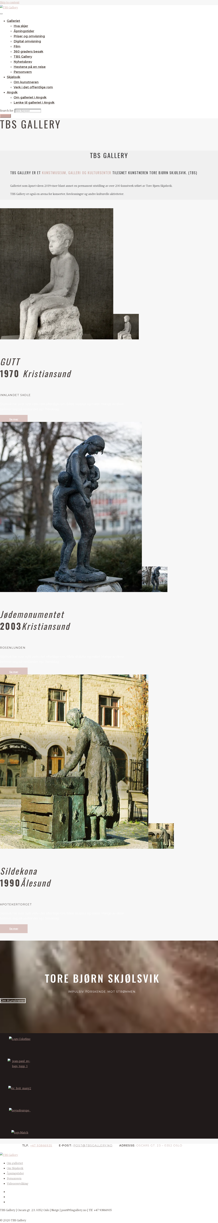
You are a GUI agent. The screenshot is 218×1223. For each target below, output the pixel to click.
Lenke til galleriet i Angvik (34, 102)
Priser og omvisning (29, 36)
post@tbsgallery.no (93, 1145)
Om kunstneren (26, 82)
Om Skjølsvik (15, 1168)
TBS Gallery (23, 57)
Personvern (23, 72)
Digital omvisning (27, 41)
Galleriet (13, 21)
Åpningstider (24, 31)
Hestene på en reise (30, 67)
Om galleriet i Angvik (30, 97)
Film (17, 46)
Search (5, 115)
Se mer (13, 419)
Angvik (12, 92)
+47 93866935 (41, 1145)
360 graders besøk (28, 51)
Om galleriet (15, 1163)
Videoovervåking (17, 1184)
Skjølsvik (13, 77)
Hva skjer (21, 26)
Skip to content (9, 2)
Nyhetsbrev (23, 62)
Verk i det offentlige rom (33, 87)
